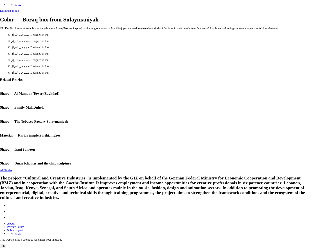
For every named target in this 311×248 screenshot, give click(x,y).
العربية (18, 4)
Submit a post (15, 230)
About (10, 223)
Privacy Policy (15, 226)
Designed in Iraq (9, 10)
